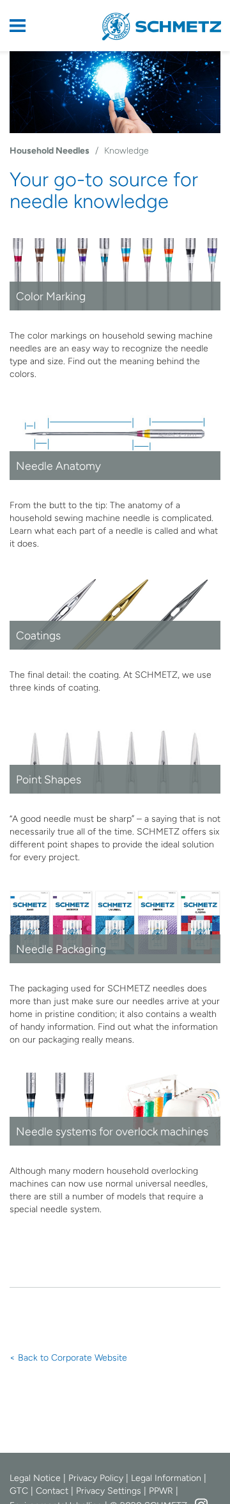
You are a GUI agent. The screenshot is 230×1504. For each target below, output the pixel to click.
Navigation (26, 26)
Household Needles (49, 150)
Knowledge (126, 150)
